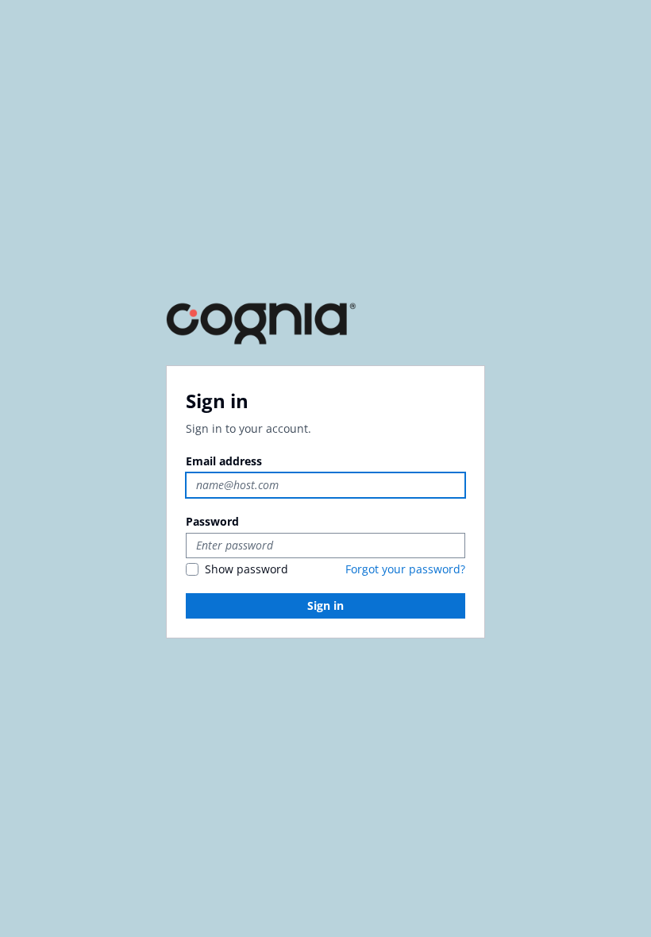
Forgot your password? (405, 568)
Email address (224, 460)
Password (212, 521)
